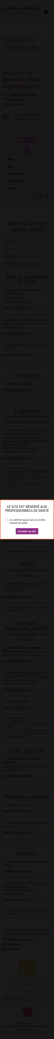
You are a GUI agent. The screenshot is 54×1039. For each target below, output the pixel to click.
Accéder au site (27, 531)
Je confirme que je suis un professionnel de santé (27, 521)
